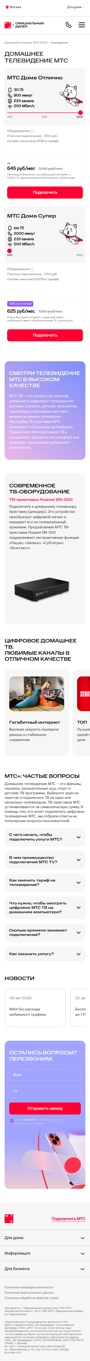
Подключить (45, 192)
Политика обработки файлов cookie (32, 1298)
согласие (30, 1119)
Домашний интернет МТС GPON (26, 42)
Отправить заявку (45, 1108)
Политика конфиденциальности (29, 1287)
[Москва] (26, 25)
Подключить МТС (68, 1218)
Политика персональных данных (29, 1292)
